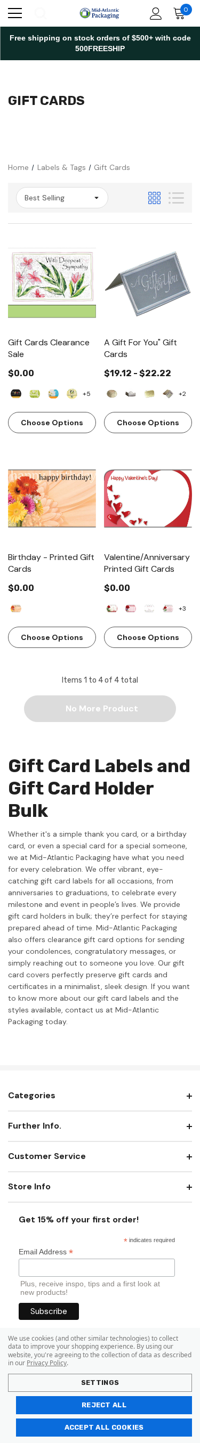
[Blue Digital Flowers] (53, 394)
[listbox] (62, 197)
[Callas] (72, 394)
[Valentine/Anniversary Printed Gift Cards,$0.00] (148, 498)
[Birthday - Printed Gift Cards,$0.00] (52, 498)
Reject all (104, 1405)
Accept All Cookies (104, 1427)
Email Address (46, 1252)
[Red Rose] (168, 609)
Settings (100, 1383)
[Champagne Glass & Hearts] (149, 609)
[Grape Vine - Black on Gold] (168, 394)
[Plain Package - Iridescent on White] (131, 394)
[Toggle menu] (15, 13)
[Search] (39, 13)
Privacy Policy (47, 1362)
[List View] (176, 198)
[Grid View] (154, 198)
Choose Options (52, 422)
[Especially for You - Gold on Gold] (149, 394)
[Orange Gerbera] (16, 609)
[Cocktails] (16, 394)
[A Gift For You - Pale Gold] (112, 394)
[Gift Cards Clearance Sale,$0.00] (52, 284)
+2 (182, 394)
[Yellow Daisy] (35, 394)
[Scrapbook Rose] (131, 609)
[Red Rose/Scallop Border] (112, 609)
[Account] (154, 13)
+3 (182, 608)
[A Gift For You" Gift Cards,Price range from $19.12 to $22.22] (148, 284)
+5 (87, 394)
